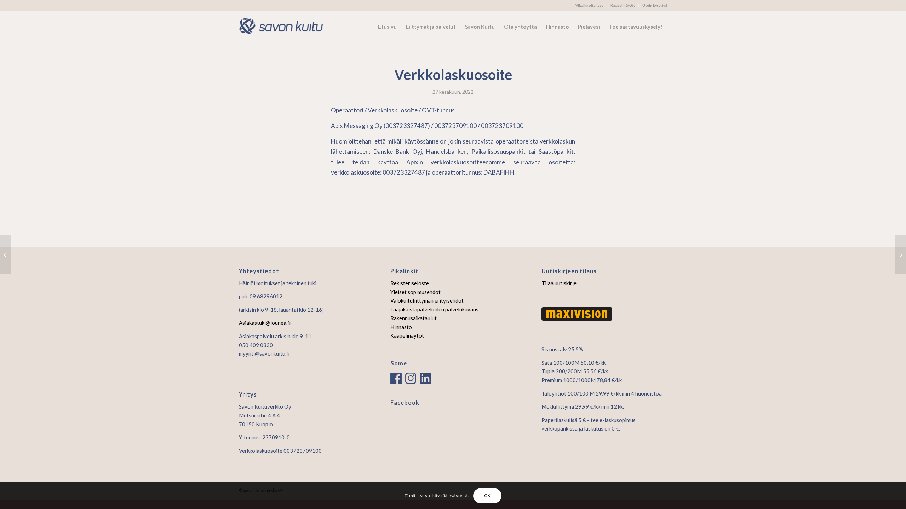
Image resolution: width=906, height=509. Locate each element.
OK (487, 495)
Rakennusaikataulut (413, 318)
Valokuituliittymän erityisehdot (427, 300)
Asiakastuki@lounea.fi (265, 323)
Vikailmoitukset (589, 5)
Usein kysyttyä (654, 5)
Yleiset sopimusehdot (415, 292)
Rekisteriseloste (409, 283)
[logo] (285, 26)
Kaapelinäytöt (622, 5)
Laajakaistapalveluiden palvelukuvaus (434, 309)
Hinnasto (401, 327)
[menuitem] (589, 5)
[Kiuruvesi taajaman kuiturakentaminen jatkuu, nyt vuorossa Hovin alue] (5, 254)
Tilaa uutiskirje (559, 283)
